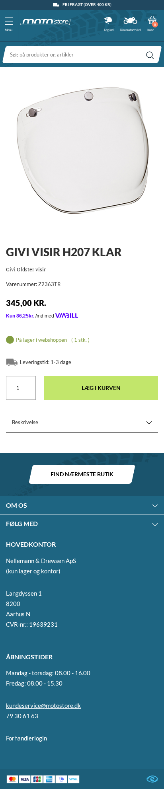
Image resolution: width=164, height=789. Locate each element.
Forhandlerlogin (26, 738)
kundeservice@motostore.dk (43, 705)
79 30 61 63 (22, 715)
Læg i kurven (101, 387)
